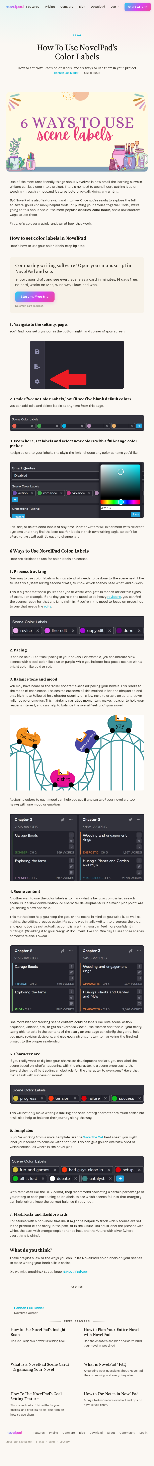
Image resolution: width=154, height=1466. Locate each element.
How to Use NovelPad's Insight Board (37, 1332)
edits (47, 606)
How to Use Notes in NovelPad (111, 1394)
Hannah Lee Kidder (66, 73)
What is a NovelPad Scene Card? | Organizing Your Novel (39, 1366)
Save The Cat (93, 1137)
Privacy (65, 1442)
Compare (66, 6)
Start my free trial (34, 297)
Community (127, 1433)
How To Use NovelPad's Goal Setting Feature (36, 1396)
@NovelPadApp (75, 1272)
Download (98, 6)
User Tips (77, 1286)
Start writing (137, 6)
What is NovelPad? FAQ (105, 1364)
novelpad (15, 6)
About (111, 1433)
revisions (114, 597)
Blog (82, 6)
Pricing (50, 6)
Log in (115, 6)
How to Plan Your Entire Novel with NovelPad (111, 1332)
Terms (52, 1442)
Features (32, 6)
